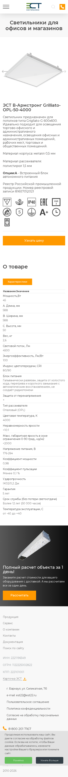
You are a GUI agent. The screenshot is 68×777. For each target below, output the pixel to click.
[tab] (17, 282)
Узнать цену (34, 240)
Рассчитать (19, 595)
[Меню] (6, 6)
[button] (63, 71)
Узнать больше (50, 760)
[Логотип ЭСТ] (34, 6)
